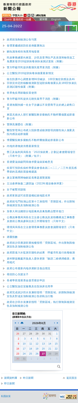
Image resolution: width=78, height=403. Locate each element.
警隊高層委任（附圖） (20, 124)
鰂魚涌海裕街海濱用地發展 (23, 51)
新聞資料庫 (10, 377)
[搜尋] (58, 366)
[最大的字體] (32, 15)
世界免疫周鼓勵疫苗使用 (22, 92)
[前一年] (15, 323)
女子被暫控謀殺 (16, 189)
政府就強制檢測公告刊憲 (22, 39)
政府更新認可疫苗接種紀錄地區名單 (28, 195)
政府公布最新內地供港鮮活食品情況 (28, 268)
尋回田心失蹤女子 (18, 274)
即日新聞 (9, 383)
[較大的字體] (29, 15)
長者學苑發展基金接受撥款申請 (26, 280)
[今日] (22, 323)
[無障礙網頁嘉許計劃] (49, 395)
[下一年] (57, 323)
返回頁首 (71, 377)
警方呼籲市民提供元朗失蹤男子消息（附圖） (34, 98)
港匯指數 (12, 237)
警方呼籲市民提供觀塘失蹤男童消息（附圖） (34, 67)
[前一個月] (18, 323)
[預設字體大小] (25, 15)
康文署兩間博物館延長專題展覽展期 (28, 177)
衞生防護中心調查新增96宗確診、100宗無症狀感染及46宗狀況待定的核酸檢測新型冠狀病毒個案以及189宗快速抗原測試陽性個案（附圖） (42, 83)
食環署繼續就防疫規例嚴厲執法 (26, 45)
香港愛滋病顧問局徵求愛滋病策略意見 (30, 162)
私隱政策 (6, 396)
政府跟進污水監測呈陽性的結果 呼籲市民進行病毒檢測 (41, 252)
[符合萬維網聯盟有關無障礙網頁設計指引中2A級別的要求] (68, 396)
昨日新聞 (28, 377)
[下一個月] (54, 323)
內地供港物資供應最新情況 (23, 146)
